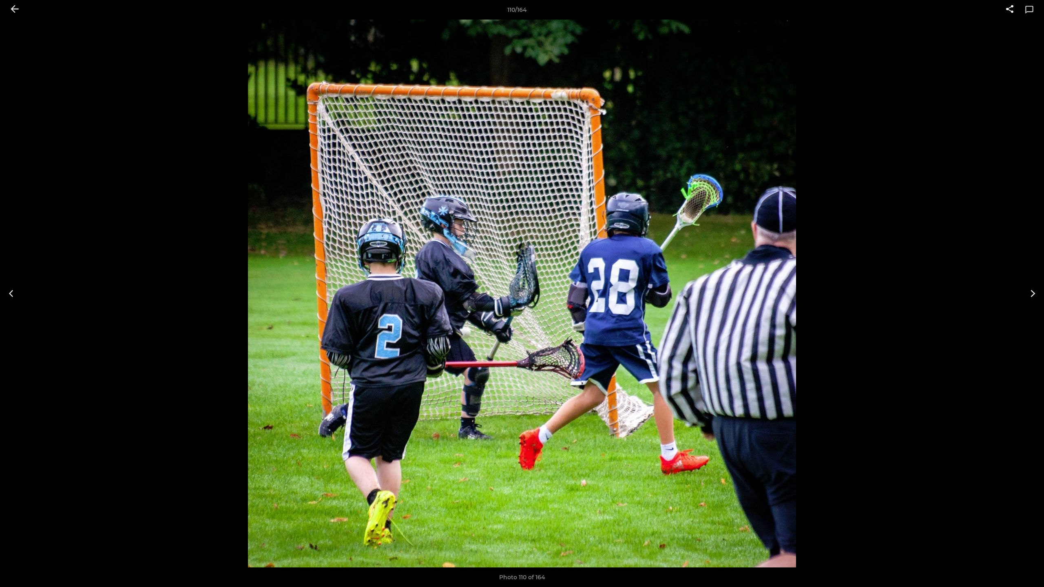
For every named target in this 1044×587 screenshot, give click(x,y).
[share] (1010, 9)
